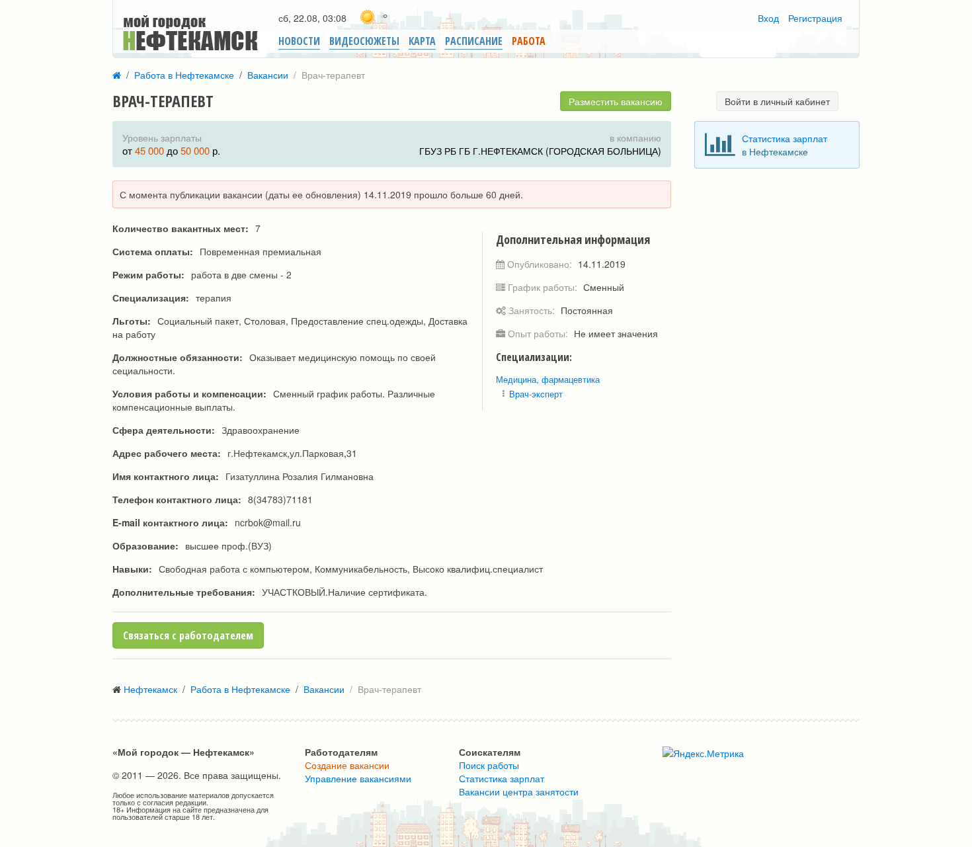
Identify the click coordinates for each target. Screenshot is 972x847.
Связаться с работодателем (188, 635)
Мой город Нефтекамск (174, 21)
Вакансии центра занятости (519, 791)
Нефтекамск (150, 689)
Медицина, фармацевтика (548, 379)
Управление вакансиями (358, 778)
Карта (422, 41)
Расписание (474, 41)
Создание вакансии (347, 765)
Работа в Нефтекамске (184, 74)
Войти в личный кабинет (777, 101)
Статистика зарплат (784, 138)
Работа (529, 41)
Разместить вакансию (616, 101)
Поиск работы (489, 765)
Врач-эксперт (536, 393)
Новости (299, 41)
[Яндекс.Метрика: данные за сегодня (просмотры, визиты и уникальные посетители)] (703, 753)
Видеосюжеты (364, 41)
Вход (768, 17)
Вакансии (267, 74)
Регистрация (815, 17)
